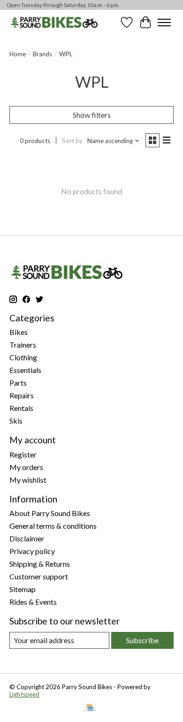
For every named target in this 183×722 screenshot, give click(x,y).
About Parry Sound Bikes (49, 513)
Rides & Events (33, 601)
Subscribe (142, 640)
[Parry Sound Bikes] (54, 22)
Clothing (23, 357)
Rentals (21, 407)
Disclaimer (26, 538)
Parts (18, 382)
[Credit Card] (90, 708)
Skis (16, 420)
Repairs (21, 395)
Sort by (72, 140)
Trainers (22, 344)
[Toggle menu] (164, 22)
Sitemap (22, 589)
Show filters (92, 114)
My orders (26, 467)
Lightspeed (24, 694)
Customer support (38, 576)
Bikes (18, 331)
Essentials (25, 369)
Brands (42, 54)
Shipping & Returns (39, 563)
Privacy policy (32, 551)
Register (23, 454)
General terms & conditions (53, 525)
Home (17, 54)
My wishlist (27, 479)
